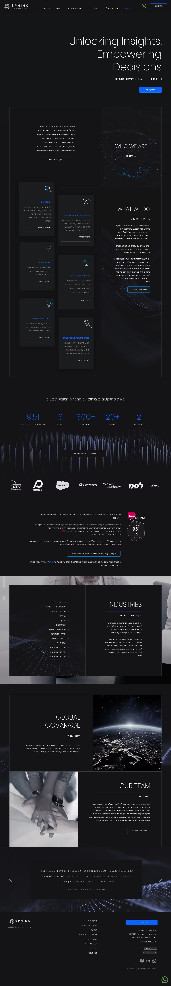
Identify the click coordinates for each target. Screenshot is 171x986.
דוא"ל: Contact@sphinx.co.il (144, 937)
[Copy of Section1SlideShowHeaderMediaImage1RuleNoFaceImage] (88, 905)
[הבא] (160, 879)
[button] (110, 8)
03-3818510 (145, 941)
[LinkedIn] (148, 960)
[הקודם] (10, 879)
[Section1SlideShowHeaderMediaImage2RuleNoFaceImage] (85, 905)
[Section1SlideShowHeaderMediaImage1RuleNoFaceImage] (82, 905)
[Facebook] (142, 960)
